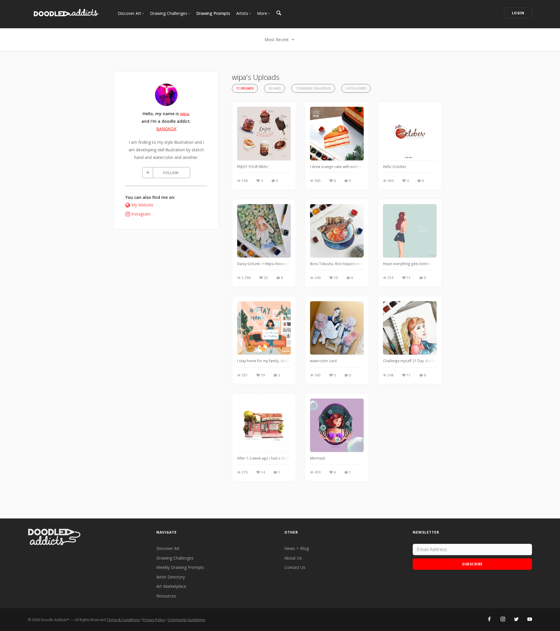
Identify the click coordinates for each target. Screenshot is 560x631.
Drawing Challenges (175, 558)
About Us (293, 558)
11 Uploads (244, 88)
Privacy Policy (154, 619)
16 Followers (356, 88)
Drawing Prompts (213, 13)
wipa (184, 113)
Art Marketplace (171, 586)
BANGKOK (166, 129)
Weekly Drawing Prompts (180, 567)
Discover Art (168, 548)
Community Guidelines (186, 619)
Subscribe (472, 564)
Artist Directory (170, 577)
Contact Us (294, 567)
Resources (166, 596)
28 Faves (274, 88)
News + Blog (296, 548)
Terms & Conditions (123, 619)
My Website (142, 205)
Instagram (140, 214)
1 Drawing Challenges (313, 88)
